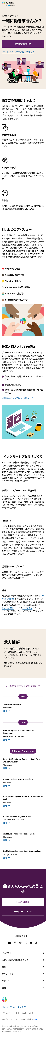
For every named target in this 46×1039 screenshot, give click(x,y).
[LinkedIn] (9, 943)
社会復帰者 (27, 608)
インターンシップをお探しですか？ (18, 52)
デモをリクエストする (23, 911)
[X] (26, 943)
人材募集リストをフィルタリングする (21, 686)
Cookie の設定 (27, 1013)
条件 (17, 1013)
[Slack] (8, 3)
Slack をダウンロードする (12, 1007)
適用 (5, 711)
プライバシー (7, 1013)
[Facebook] (20, 943)
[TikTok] (36, 943)
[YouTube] (31, 943)
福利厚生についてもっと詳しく (16, 398)
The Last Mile (8, 608)
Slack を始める (22, 902)
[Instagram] (15, 943)
